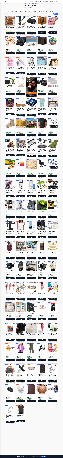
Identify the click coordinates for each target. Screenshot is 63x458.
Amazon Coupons (36, 1)
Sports (35, 11)
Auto (50, 11)
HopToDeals (9, 1)
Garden (25, 11)
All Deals (31, 1)
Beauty (43, 11)
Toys (39, 11)
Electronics (21, 11)
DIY (32, 11)
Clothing (13, 11)
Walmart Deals (42, 1)
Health (46, 11)
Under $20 (46, 1)
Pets (29, 11)
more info (37, 3)
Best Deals (51, 1)
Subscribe (43, 456)
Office (53, 11)
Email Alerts (55, 1)
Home (16, 11)
